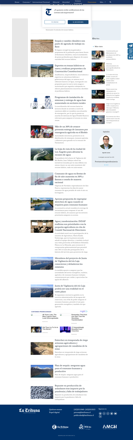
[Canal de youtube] (115, 414)
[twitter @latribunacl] (104, 414)
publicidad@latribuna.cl (84, 415)
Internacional (37, 2)
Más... (102, 2)
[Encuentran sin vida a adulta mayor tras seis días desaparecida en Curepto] (99, 119)
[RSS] (100, 416)
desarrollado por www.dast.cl (66, 435)
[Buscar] (114, 2)
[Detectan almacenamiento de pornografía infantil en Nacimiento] (99, 67)
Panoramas (92, 2)
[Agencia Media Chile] (110, 427)
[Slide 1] (104, 164)
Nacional (46, 2)
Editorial (56, 2)
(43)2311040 (79, 409)
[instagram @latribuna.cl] (107, 414)
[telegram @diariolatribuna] (111, 414)
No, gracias (54, 22)
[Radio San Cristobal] (85, 427)
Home (17, 2)
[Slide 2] (106, 164)
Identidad (66, 2)
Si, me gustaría (78, 22)
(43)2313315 (90, 409)
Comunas (26, 2)
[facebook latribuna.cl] (100, 414)
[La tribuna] (29, 411)
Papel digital (54, 412)
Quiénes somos (55, 409)
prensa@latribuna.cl (82, 412)
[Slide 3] (107, 164)
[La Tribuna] (60, 427)
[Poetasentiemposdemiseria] (106, 142)
